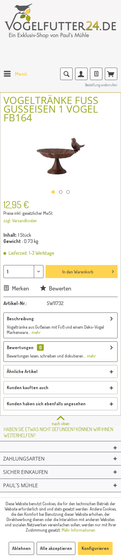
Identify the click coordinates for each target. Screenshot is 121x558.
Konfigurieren (95, 548)
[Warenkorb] (111, 74)
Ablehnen (21, 548)
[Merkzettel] (96, 74)
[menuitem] (15, 74)
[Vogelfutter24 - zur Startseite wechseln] (60, 24)
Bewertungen (20, 347)
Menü (21, 73)
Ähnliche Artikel (22, 371)
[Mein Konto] (81, 74)
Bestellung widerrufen (101, 85)
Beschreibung (20, 318)
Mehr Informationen (78, 530)
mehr (36, 332)
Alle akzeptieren (56, 548)
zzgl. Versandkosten (20, 220)
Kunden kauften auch (27, 387)
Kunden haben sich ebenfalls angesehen (46, 403)
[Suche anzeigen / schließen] (66, 74)
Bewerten (59, 288)
